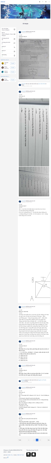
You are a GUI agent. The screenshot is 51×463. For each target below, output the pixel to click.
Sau (48, 440)
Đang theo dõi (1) (5, 76)
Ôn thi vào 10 (22, 96)
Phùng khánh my (6, 67)
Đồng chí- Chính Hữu (23, 311)
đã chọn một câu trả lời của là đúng (34, 84)
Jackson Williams (6, 72)
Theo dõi (12, 63)
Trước (20, 440)
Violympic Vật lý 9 (23, 36)
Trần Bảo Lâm (6, 63)
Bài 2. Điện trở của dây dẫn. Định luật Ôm (28, 418)
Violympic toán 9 (22, 206)
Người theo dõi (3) (5, 59)
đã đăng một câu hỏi (28, 31)
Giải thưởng (4, 54)
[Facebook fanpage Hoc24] (8, 457)
